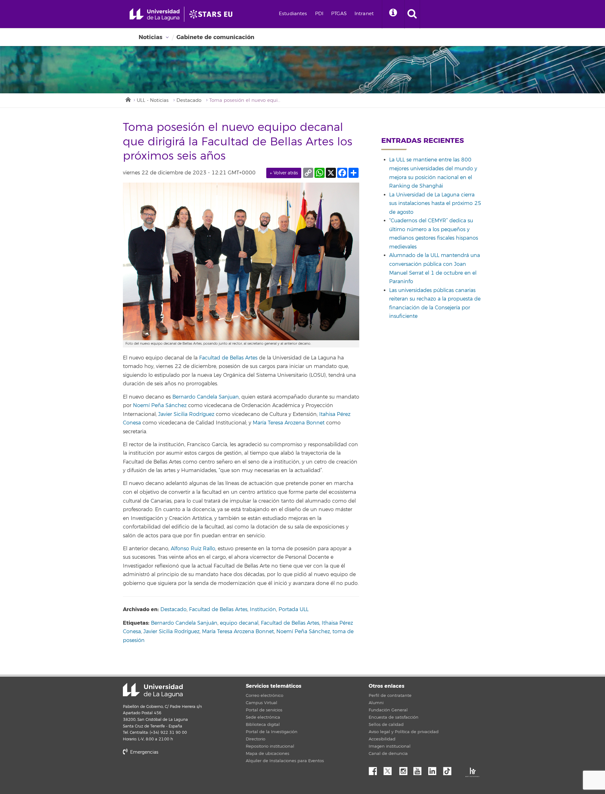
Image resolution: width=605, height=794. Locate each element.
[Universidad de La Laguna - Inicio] (156, 14)
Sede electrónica (263, 717)
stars (170, 773)
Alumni (376, 702)
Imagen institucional (390, 746)
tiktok (449, 769)
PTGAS (339, 14)
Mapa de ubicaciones (267, 753)
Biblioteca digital (263, 724)
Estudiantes (293, 14)
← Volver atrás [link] (284, 173)
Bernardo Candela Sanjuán (184, 623)
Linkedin (434, 769)
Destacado (188, 100)
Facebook (375, 769)
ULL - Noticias (153, 100)
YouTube (419, 769)
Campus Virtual (261, 702)
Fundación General (388, 710)
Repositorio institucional (270, 746)
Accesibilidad (382, 739)
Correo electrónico (264, 695)
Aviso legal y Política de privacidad (404, 731)
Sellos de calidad (386, 724)
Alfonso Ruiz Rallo (193, 549)
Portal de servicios (264, 710)
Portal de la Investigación (271, 731)
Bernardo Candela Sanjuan (205, 397)
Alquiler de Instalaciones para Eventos (285, 760)
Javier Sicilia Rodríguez (186, 414)
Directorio (255, 739)
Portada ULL (293, 609)
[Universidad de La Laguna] (212, 14)
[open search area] (412, 14)
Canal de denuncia (388, 753)
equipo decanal (239, 623)
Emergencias (143, 752)
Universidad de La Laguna (153, 690)
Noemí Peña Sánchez (160, 405)
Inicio (127, 99)
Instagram (405, 769)
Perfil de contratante (390, 695)
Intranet (364, 14)
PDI (319, 14)
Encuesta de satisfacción (393, 717)
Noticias (150, 37)
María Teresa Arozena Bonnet (289, 423)
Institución (263, 609)
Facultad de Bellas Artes (228, 358)
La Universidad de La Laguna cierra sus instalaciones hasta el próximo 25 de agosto (435, 203)
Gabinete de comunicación (215, 37)
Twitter (390, 769)
